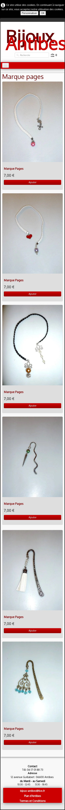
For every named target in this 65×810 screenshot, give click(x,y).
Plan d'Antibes (32, 796)
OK (42, 13)
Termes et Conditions (33, 801)
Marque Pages (14, 168)
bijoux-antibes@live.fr (32, 790)
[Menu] (5, 65)
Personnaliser (29, 13)
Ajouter (32, 182)
